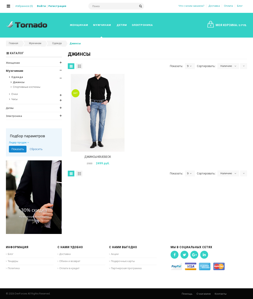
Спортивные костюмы (26, 87)
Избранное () (24, 6)
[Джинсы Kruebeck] (98, 113)
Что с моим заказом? (191, 6)
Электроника (14, 116)
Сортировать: (206, 66)
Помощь (187, 293)
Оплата (228, 6)
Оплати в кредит (69, 268)
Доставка (214, 6)
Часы (14, 99)
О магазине (203, 293)
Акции (115, 254)
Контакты (221, 293)
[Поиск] (140, 6)
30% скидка (34, 210)
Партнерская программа (126, 268)
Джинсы (19, 82)
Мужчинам (14, 71)
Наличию (226, 66)
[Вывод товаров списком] (79, 66)
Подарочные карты (123, 261)
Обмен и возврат (69, 261)
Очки (14, 94)
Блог (240, 6)
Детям (10, 108)
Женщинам (13, 62)
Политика (14, 268)
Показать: (176, 66)
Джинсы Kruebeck (97, 156)
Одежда (17, 77)
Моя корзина (228, 25)
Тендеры (13, 261)
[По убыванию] (243, 66)
